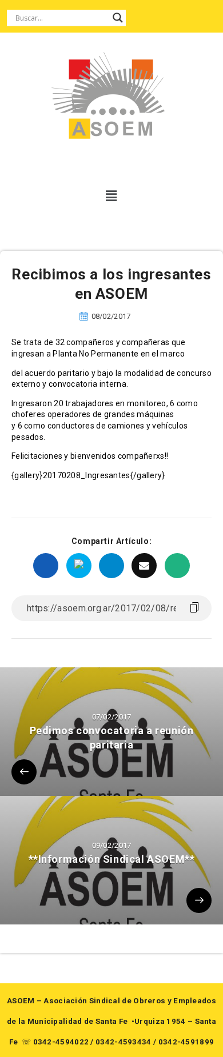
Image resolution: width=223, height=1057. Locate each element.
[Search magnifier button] (118, 18)
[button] (112, 196)
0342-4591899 (186, 1042)
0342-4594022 (61, 1042)
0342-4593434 (123, 1042)
